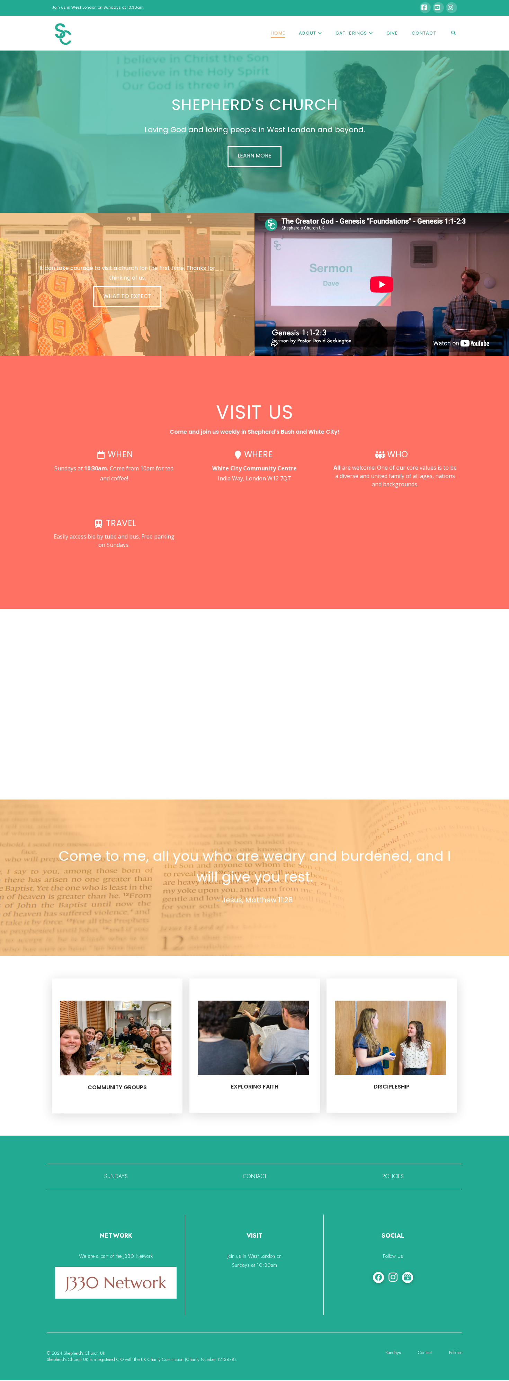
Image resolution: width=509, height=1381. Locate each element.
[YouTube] (438, 7)
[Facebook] (425, 7)
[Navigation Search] (450, 33)
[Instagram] (451, 7)
